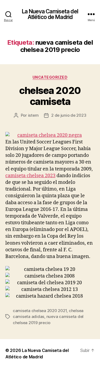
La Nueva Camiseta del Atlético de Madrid (50, 14)
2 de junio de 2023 (68, 115)
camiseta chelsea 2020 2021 (40, 310)
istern (33, 115)
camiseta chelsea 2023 (30, 176)
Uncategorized (50, 77)
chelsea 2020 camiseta (50, 96)
